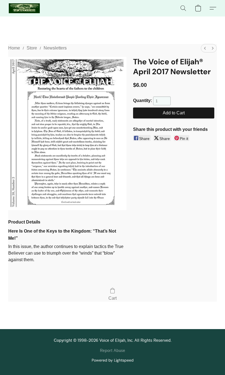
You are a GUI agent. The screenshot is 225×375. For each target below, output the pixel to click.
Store (32, 48)
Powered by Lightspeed (113, 360)
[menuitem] (205, 48)
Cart (112, 298)
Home (14, 48)
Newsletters (55, 48)
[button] (24, 8)
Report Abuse (112, 350)
